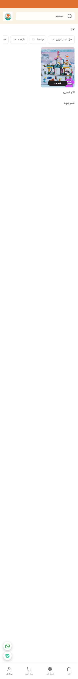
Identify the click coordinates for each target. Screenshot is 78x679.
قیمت (21, 40)
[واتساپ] (7, 646)
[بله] (7, 656)
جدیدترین (61, 40)
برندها (40, 40)
